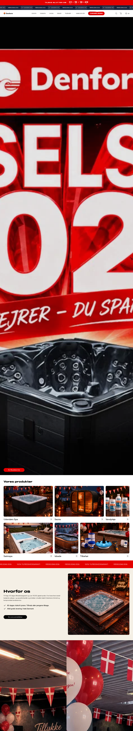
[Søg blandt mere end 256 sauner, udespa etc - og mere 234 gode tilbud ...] (116, 13)
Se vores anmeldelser (15, 617)
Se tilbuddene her (14, 470)
